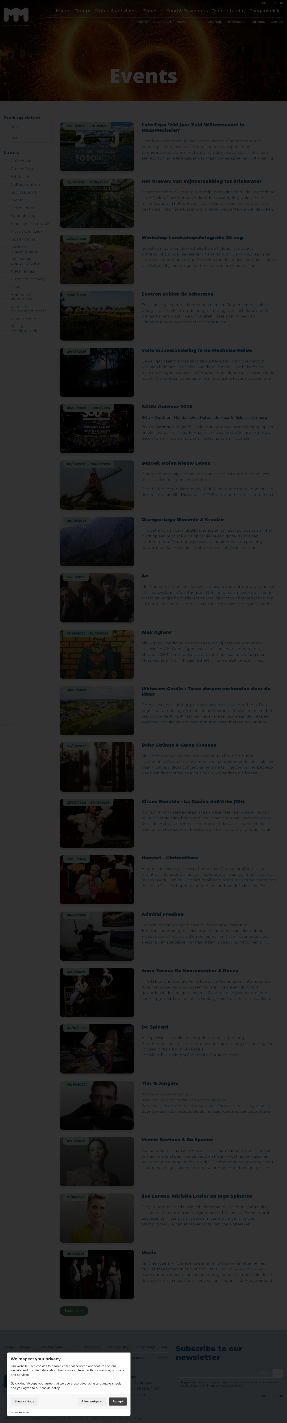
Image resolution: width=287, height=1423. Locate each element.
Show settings (24, 1401)
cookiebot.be (22, 1412)
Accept (118, 1401)
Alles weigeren (92, 1401)
